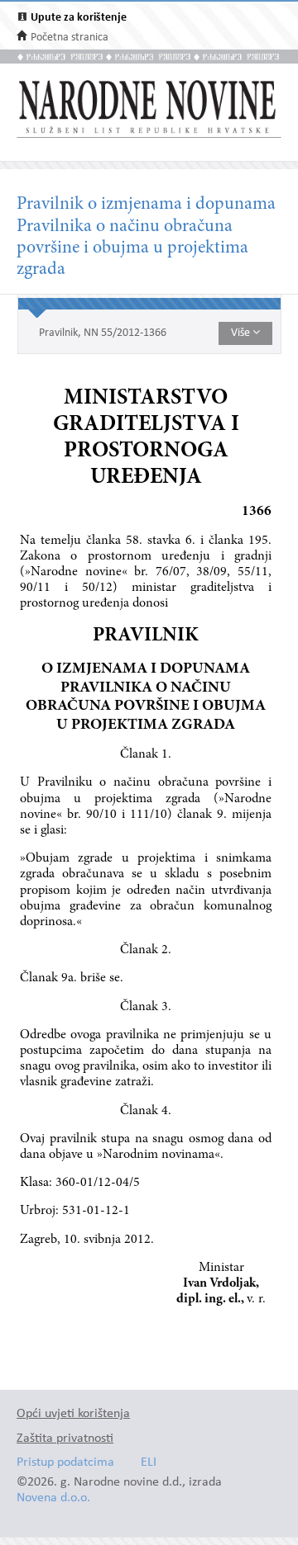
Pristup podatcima (65, 1463)
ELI (148, 1463)
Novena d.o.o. (53, 1498)
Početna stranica (69, 37)
